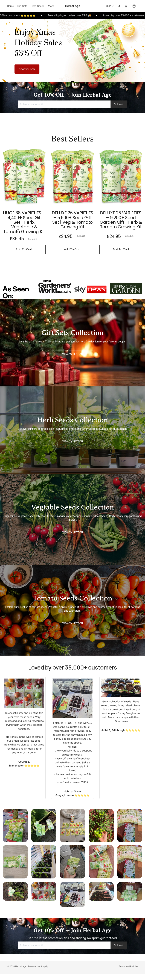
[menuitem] (51, 6)
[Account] (126, 6)
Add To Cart (24, 249)
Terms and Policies (128, 966)
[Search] (119, 6)
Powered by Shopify (38, 966)
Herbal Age (21, 966)
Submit (119, 104)
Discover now (27, 69)
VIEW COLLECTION (72, 354)
